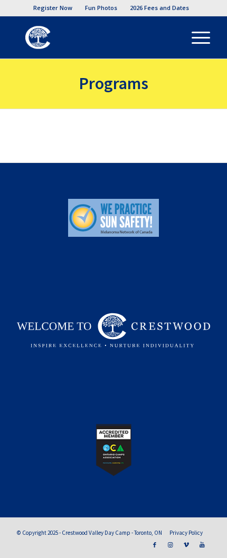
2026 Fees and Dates (159, 8)
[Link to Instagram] (170, 545)
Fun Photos (101, 8)
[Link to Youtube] (202, 545)
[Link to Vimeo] (186, 545)
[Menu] (195, 37)
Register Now (52, 8)
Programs (113, 83)
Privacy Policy (186, 532)
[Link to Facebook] (155, 545)
